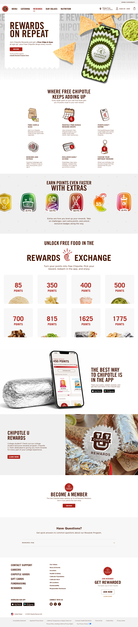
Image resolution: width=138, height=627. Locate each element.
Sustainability (54, 586)
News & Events (55, 568)
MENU (14, 9)
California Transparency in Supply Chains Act (59, 621)
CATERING (25, 9)
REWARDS (37, 9)
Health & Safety (55, 574)
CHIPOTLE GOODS (20, 574)
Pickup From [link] (106, 8)
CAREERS (16, 569)
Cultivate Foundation (57, 577)
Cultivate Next (55, 580)
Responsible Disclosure (58, 589)
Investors (53, 571)
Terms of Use (98, 621)
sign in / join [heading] (124, 9)
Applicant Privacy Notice (36, 621)
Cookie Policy (109, 621)
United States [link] (18, 614)
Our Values (53, 565)
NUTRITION (66, 9)
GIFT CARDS (17, 578)
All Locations (54, 583)
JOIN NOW (16, 49)
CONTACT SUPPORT (21, 565)
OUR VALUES (51, 9)
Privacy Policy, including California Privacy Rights (59, 624)
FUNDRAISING (18, 583)
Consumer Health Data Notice (83, 621)
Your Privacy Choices (82, 624)
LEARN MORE (14, 457)
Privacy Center (121, 621)
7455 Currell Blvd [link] (108, 10)
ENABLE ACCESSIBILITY (128, 2)
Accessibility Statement (19, 621)
